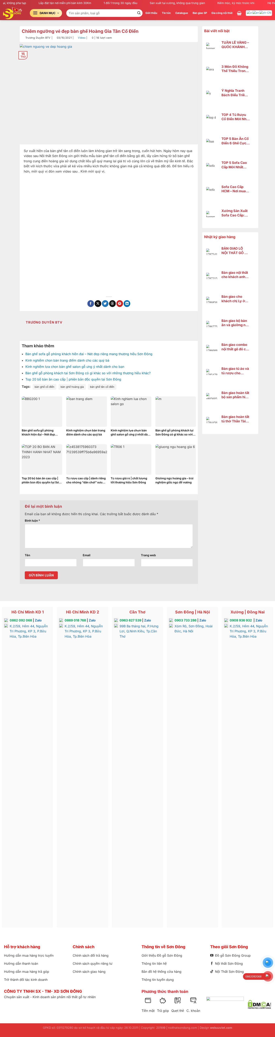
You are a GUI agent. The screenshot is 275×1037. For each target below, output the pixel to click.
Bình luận (32, 520)
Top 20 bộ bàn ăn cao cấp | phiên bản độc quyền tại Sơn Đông (73, 379)
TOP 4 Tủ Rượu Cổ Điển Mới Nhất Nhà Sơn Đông (235, 117)
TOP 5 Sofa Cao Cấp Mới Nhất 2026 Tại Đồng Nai (234, 165)
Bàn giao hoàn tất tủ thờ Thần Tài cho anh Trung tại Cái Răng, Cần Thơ (235, 419)
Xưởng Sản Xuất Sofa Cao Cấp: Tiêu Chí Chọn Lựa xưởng (234, 213)
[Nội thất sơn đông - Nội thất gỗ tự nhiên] (13, 13)
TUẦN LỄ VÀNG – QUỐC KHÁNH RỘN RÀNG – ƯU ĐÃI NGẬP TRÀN (235, 44)
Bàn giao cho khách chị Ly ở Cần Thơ (233, 299)
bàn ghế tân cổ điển (102, 386)
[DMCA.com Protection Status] (259, 1004)
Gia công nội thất (222, 12)
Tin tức (166, 12)
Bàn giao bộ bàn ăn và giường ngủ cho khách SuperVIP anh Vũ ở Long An (235, 323)
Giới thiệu (151, 12)
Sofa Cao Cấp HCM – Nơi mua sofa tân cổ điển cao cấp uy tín (234, 189)
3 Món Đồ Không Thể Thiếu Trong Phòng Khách (234, 69)
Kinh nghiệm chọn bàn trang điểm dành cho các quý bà (67, 360)
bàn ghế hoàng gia (72, 386)
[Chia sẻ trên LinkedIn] (127, 303)
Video (82, 37)
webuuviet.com (221, 1027)
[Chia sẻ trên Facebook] (90, 303)
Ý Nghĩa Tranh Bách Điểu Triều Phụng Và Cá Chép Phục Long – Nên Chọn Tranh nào (234, 93)
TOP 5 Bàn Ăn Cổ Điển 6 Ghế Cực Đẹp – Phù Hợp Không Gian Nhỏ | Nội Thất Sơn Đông (235, 141)
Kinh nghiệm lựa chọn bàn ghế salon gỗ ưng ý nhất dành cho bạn (74, 367)
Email (86, 555)
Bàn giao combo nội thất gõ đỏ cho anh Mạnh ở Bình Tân (235, 347)
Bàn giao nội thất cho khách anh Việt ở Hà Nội (234, 275)
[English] (256, 12)
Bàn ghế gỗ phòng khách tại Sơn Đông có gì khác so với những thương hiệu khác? (88, 373)
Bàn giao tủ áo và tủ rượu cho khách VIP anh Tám (235, 371)
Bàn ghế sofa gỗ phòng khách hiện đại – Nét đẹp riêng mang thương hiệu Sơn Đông (88, 354)
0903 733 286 (185, 620)
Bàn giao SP (200, 12)
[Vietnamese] (250, 12)
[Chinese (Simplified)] (265, 12)
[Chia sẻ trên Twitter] (105, 303)
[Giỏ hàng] (239, 13)
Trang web (148, 555)
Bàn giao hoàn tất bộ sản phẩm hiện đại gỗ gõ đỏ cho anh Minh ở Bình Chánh (235, 395)
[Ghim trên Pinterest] (119, 303)
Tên (27, 555)
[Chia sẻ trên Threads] (112, 303)
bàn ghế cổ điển (44, 386)
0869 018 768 (75, 620)
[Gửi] (138, 13)
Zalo (38, 620)
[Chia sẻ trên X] (98, 303)
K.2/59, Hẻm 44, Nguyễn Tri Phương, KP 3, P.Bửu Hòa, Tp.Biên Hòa (29, 631)
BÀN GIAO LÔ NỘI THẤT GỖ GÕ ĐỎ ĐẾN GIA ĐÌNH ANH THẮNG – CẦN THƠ (235, 250)
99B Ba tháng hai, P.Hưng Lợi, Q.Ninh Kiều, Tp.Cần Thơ (139, 631)
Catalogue (181, 12)
